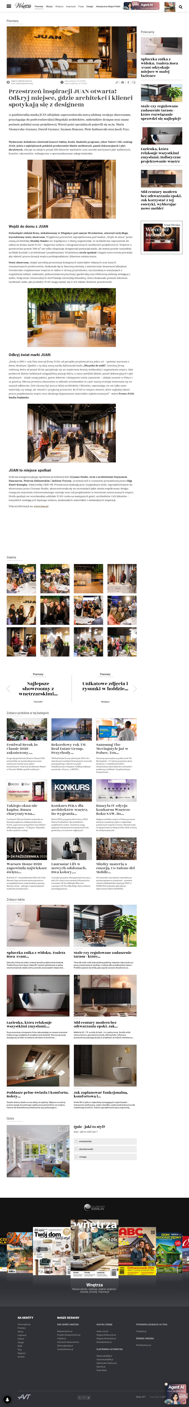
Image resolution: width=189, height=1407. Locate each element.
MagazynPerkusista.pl (106, 1338)
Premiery (39, 6)
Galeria (21, 1339)
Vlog (20, 1349)
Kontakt (21, 1357)
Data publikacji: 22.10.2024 (75, 81)
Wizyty (49, 6)
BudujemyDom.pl (64, 1331)
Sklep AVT (141, 1397)
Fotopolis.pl (141, 1331)
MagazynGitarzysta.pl (106, 1335)
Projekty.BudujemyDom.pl (68, 1335)
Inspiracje (22, 1335)
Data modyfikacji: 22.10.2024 (76, 84)
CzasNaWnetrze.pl (65, 1349)
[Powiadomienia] (7, 1400)
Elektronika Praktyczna (107, 1363)
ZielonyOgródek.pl (65, 1346)
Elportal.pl (101, 1367)
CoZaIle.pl (61, 1338)
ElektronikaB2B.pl (104, 1356)
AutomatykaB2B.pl (105, 1359)
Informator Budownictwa (68, 1342)
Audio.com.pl (102, 1331)
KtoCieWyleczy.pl (143, 1345)
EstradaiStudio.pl (104, 1342)
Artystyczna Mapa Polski (108, 6)
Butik (20, 1346)
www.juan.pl (41, 506)
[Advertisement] (72, 529)
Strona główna (24, 1324)
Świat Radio (102, 1370)
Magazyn (22, 1353)
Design (89, 6)
